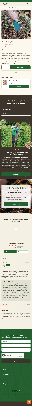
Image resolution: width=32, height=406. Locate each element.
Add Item (19, 86)
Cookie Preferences (26, 394)
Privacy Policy (4, 394)
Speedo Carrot (13, 81)
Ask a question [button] (22, 252)
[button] (4, 46)
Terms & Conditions (12, 394)
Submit (16, 361)
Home (2, 7)
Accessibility (19, 394)
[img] (5, 263)
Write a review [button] (10, 252)
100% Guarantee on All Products (21, 0)
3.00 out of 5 (20, 246)
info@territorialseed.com (13, 299)
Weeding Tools (8, 7)
